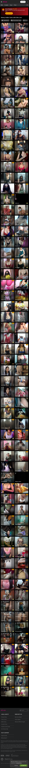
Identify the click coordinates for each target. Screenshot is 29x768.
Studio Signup (17, 719)
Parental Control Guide (5, 726)
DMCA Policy (3, 721)
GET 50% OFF (9, 13)
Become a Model (18, 717)
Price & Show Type (17, 20)
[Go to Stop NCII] (9, 759)
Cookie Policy (19, 763)
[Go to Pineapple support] (2, 759)
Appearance (6, 20)
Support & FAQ (4, 735)
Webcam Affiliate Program (20, 721)
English (22, 710)
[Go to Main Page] (9, 1)
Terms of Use (3, 719)
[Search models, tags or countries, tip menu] (27, 5)
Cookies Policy (4, 724)
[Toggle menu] (1, 2)
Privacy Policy (4, 717)
